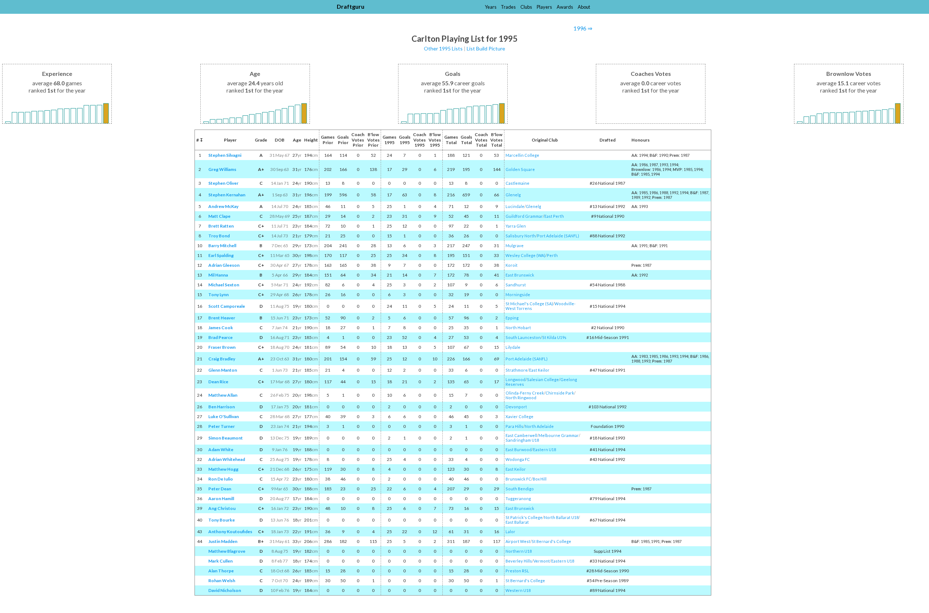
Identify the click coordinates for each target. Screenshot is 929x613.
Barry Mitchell (222, 245)
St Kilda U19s (554, 337)
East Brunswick (520, 275)
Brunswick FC (518, 479)
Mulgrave (515, 245)
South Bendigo (520, 488)
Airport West (518, 541)
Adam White (220, 449)
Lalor (510, 531)
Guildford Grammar (524, 216)
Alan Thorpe (221, 570)
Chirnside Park (559, 393)
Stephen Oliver (223, 183)
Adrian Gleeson (224, 265)
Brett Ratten (221, 226)
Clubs (526, 7)
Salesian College (543, 379)
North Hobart (518, 327)
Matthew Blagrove (226, 551)
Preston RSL (517, 570)
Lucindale (515, 206)
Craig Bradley (221, 358)
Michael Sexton (223, 284)
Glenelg (513, 194)
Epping (512, 317)
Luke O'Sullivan (223, 416)
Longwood (515, 379)
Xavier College (519, 416)
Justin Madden (222, 541)
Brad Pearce (220, 337)
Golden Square (520, 169)
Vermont (541, 561)
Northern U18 (519, 551)
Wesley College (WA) (525, 255)
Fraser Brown (222, 347)
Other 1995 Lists (443, 48)
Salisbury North (521, 235)
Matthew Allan (222, 395)
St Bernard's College (551, 541)
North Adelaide (539, 426)
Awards (565, 7)
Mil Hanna (218, 275)
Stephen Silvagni (224, 155)
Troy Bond (219, 235)
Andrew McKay (223, 206)
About (584, 7)
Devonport (516, 406)
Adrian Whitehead (226, 459)
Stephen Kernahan (226, 194)
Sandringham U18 (522, 440)
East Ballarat (517, 522)
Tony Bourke (221, 520)
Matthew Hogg (223, 469)
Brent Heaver (221, 317)
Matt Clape (219, 216)
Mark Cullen (220, 561)
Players (544, 7)
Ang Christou (222, 508)
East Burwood (519, 449)
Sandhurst (516, 284)
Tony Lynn (218, 294)
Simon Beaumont (225, 438)
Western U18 (518, 590)
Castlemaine (517, 183)
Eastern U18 (544, 449)
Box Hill (540, 479)
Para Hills (514, 426)
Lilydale (513, 347)
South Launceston (523, 337)
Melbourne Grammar (559, 435)
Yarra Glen (516, 226)
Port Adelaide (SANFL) (558, 235)
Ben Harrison (221, 406)
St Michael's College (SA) (529, 303)
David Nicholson (224, 590)
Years (490, 7)
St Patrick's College (524, 517)
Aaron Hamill (221, 498)
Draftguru (350, 6)
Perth (552, 255)
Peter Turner (221, 426)
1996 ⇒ (582, 28)
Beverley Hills (519, 561)
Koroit (511, 265)
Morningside (518, 294)
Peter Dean (219, 488)
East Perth (554, 216)
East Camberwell (521, 435)
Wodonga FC (518, 459)
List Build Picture (486, 48)
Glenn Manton (222, 370)
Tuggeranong (518, 498)
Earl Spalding (221, 255)
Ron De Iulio (220, 479)
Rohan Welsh (221, 580)
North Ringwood (521, 397)
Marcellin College (522, 155)
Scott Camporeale (226, 306)
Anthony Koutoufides (230, 531)
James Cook (220, 327)
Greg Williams (222, 169)
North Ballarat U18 (561, 517)
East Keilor (539, 370)
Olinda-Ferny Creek (525, 393)
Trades (508, 7)
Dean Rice (218, 381)
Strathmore (517, 370)
